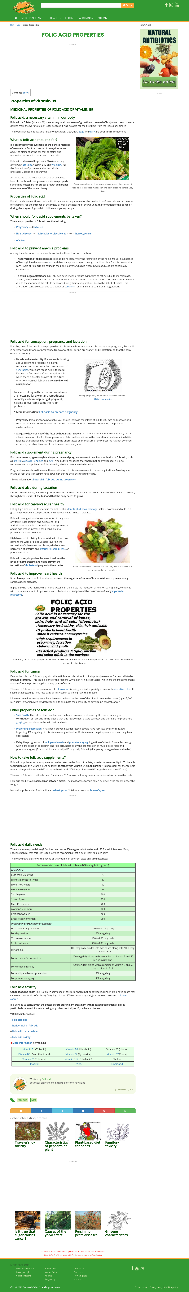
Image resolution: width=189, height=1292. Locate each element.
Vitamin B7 (113, 1054)
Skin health (22, 715)
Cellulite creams (23, 1275)
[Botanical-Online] (24, 7)
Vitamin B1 (29, 1049)
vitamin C (57, 164)
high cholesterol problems (51, 233)
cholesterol (31, 565)
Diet (18, 25)
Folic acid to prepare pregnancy (58, 412)
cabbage (92, 509)
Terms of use (141, 1287)
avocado (27, 460)
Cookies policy (171, 1287)
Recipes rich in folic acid (25, 1025)
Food (68, 18)
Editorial (46, 1079)
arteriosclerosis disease (53, 549)
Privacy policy (156, 1287)
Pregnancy (22, 227)
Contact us (79, 1268)
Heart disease (23, 233)
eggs (81, 131)
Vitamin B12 (71, 1059)
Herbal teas (50, 1268)
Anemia (20, 240)
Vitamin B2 (72, 1049)
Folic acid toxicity (21, 1037)
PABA (78, 1064)
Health (54, 18)
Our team (78, 1272)
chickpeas (81, 509)
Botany (102, 18)
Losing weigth (23, 1272)
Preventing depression (28, 728)
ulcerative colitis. (122, 689)
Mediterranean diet (25, 1268)
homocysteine (83, 233)
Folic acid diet (19, 1019)
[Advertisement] (73, 66)
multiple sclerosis (54, 742)
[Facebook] (132, 1269)
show (25, 92)
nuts (50, 460)
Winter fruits (51, 1272)
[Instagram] (142, 1269)
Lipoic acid (117, 1064)
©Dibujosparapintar (103, 399)
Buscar (128, 5)
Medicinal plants (32, 18)
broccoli (17, 460)
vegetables (22, 369)
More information (22, 1042)
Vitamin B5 (24, 1054)
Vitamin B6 (72, 1054)
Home (13, 25)
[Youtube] (137, 1269)
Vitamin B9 (28, 1059)
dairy (92, 131)
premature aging (78, 742)
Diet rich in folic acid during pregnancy (54, 479)
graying (20, 722)
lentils (71, 509)
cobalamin (70, 286)
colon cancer (63, 689)
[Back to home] (16, 18)
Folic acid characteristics (25, 1031)
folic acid (22, 1099)
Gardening (85, 18)
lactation (38, 227)
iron (50, 262)
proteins (27, 164)
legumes (38, 460)
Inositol (34, 1064)
